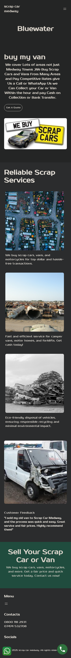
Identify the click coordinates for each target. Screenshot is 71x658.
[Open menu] (65, 9)
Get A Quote (13, 107)
